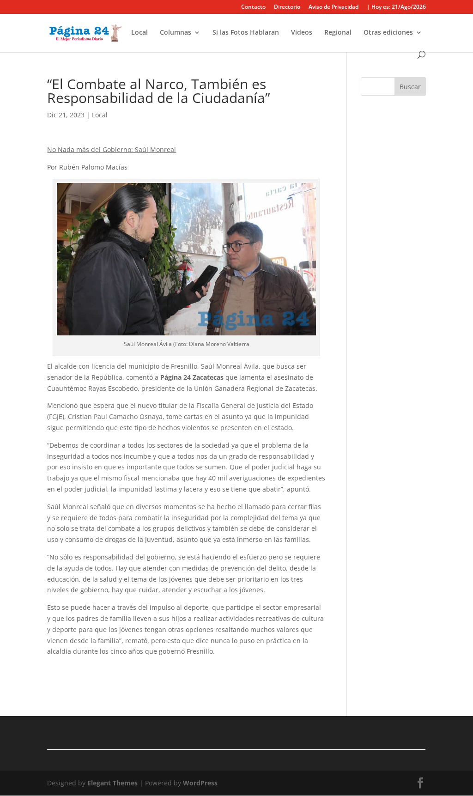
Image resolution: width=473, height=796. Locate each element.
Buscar (410, 86)
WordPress (200, 782)
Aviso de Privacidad (333, 7)
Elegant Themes (112, 782)
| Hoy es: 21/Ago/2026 (396, 7)
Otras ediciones (388, 32)
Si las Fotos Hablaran (245, 32)
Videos (301, 32)
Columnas (175, 32)
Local (139, 32)
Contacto (253, 7)
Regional (338, 32)
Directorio (287, 7)
